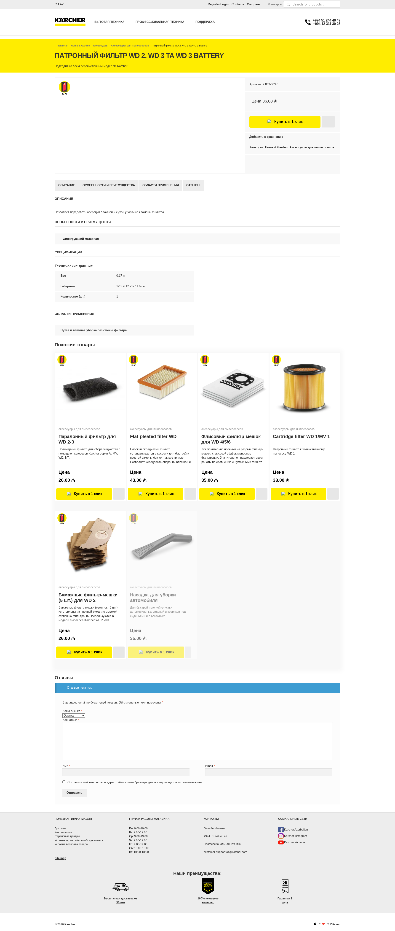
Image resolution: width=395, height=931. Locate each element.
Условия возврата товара (71, 844)
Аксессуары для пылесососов (130, 45)
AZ (62, 4)
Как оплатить (63, 832)
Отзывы (193, 185)
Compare (253, 4)
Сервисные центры (67, 836)
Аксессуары (100, 45)
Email (210, 766)
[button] (119, 494)
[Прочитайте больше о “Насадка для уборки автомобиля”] (188, 652)
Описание (66, 185)
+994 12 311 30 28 (326, 23)
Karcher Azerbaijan (296, 829)
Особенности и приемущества (109, 185)
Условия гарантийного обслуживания (79, 840)
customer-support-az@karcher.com (225, 852)
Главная (63, 45)
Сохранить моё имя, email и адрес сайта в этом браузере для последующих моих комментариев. (135, 782)
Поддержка (205, 22)
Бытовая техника (109, 22)
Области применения (160, 185)
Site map (60, 858)
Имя (66, 766)
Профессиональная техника (160, 22)
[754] (328, 121)
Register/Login (218, 4)
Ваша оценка (72, 711)
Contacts (238, 4)
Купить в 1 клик (288, 122)
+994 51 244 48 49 (326, 20)
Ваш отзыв (70, 720)
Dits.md (335, 924)
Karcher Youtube (294, 842)
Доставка (61, 828)
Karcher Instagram (295, 836)
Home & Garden (80, 45)
